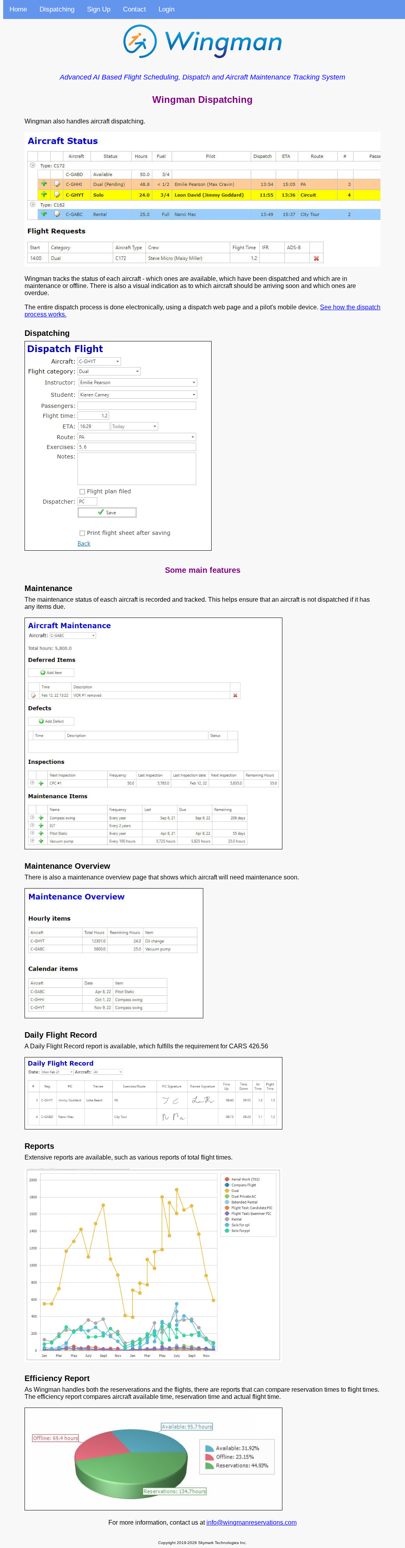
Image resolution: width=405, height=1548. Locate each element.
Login (166, 9)
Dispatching (57, 9)
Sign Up (98, 9)
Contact (134, 9)
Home (18, 9)
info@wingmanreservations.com (251, 1522)
